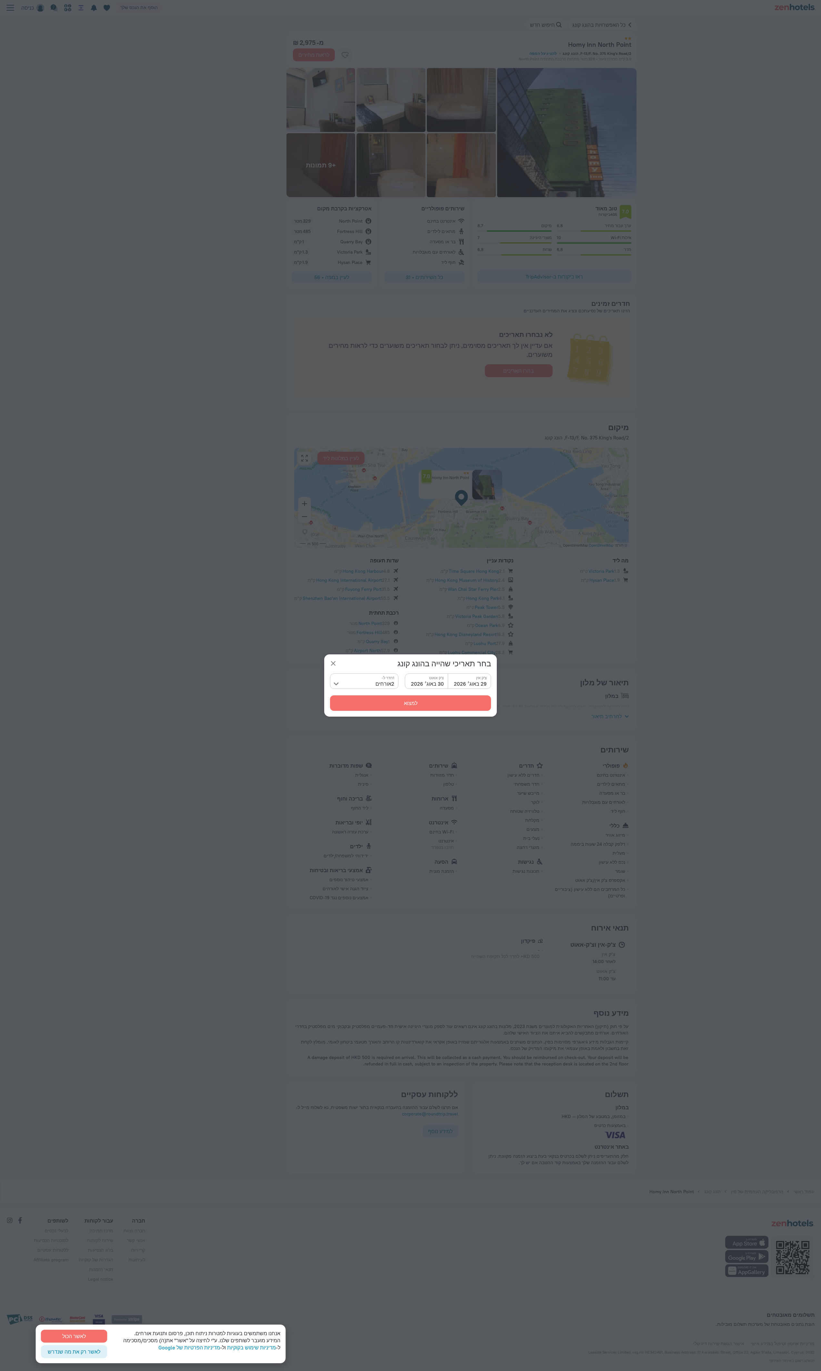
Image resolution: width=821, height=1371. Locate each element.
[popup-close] (333, 663)
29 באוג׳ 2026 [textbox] (470, 683)
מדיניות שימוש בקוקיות (251, 1347)
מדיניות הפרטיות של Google (189, 1347)
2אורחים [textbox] (384, 683)
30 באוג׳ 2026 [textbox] (427, 683)
